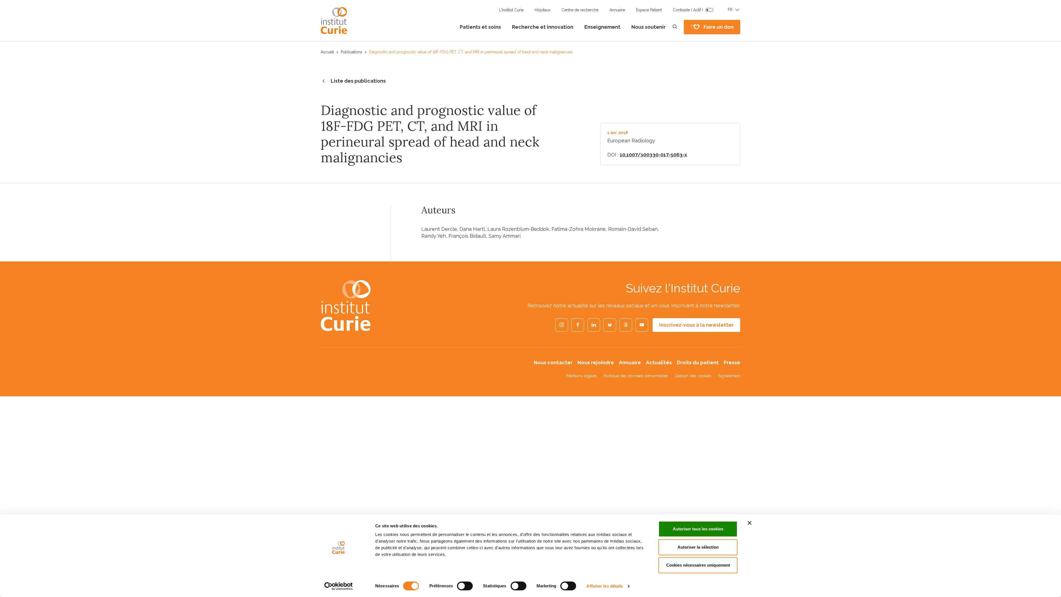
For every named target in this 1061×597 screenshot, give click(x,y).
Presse (732, 362)
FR (730, 9)
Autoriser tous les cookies (698, 529)
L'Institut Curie (511, 10)
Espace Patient (649, 10)
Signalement (729, 376)
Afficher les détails (604, 586)
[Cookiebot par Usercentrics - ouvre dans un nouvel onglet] (338, 586)
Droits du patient (698, 362)
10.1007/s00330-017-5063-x (653, 155)
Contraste (688, 10)
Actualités (659, 362)
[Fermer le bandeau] (750, 523)
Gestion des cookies (693, 376)
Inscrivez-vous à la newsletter (696, 325)
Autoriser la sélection (698, 547)
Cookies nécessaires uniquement (698, 565)
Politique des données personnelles (635, 376)
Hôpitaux (542, 10)
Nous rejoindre (595, 362)
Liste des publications (358, 81)
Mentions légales (581, 376)
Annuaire (617, 10)
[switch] (465, 586)
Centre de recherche (579, 10)
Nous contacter (553, 362)
